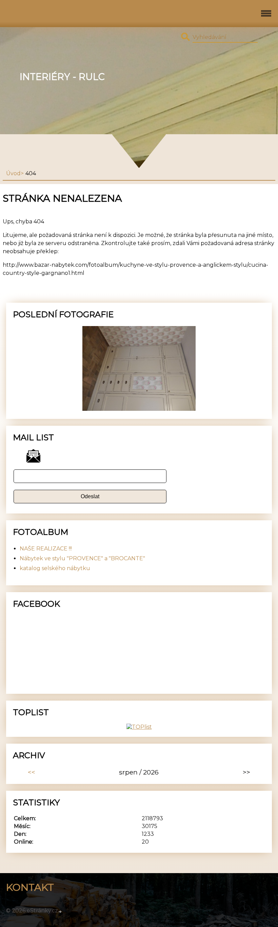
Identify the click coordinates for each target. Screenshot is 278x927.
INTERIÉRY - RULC (62, 76)
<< (31, 772)
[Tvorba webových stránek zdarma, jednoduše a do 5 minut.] (60, 911)
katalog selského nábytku (55, 568)
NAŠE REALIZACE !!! (46, 548)
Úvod (13, 173)
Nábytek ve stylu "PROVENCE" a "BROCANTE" (82, 558)
